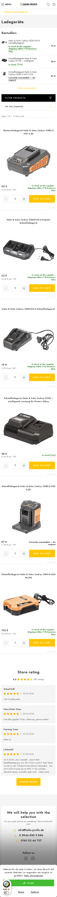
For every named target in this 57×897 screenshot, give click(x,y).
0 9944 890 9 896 (31, 835)
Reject (21, 892)
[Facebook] (26, 858)
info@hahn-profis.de (31, 830)
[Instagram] (33, 858)
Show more (28, 782)
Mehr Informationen (33, 875)
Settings (35, 892)
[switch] (6, 892)
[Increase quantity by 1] (24, 199)
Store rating (29, 672)
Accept (30, 882)
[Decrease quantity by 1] (6, 199)
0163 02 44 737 (31, 840)
